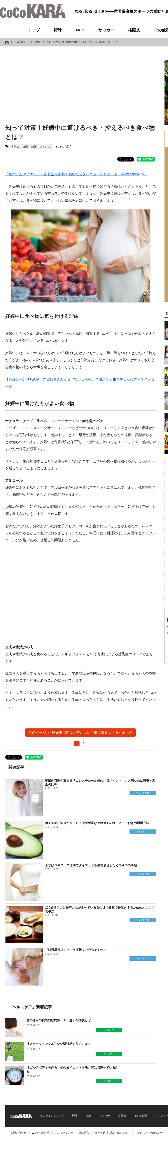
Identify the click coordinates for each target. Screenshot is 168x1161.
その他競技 (140, 1115)
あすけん (45, 146)
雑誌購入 (84, 1132)
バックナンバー (64, 1132)
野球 (58, 30)
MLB (80, 30)
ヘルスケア (21, 42)
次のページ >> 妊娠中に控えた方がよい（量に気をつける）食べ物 (80, 732)
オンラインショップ (52, 1115)
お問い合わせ (18, 1132)
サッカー (106, 30)
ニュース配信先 (41, 1132)
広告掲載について (120, 1132)
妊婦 (25, 146)
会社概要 (99, 1132)
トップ (34, 30)
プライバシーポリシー (149, 1132)
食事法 (15, 146)
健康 (37, 42)
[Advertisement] (48, 86)
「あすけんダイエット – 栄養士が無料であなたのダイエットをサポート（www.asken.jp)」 (76, 174)
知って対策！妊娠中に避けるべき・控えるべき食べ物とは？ (82, 42)
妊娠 (34, 146)
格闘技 (134, 30)
